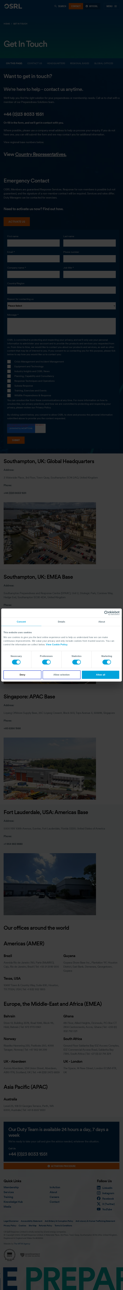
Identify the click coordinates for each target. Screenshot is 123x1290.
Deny (22, 674)
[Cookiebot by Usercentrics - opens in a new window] (106, 613)
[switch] (46, 662)
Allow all (100, 674)
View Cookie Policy (56, 644)
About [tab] (101, 621)
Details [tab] (61, 621)
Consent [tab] (21, 621)
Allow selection (61, 674)
